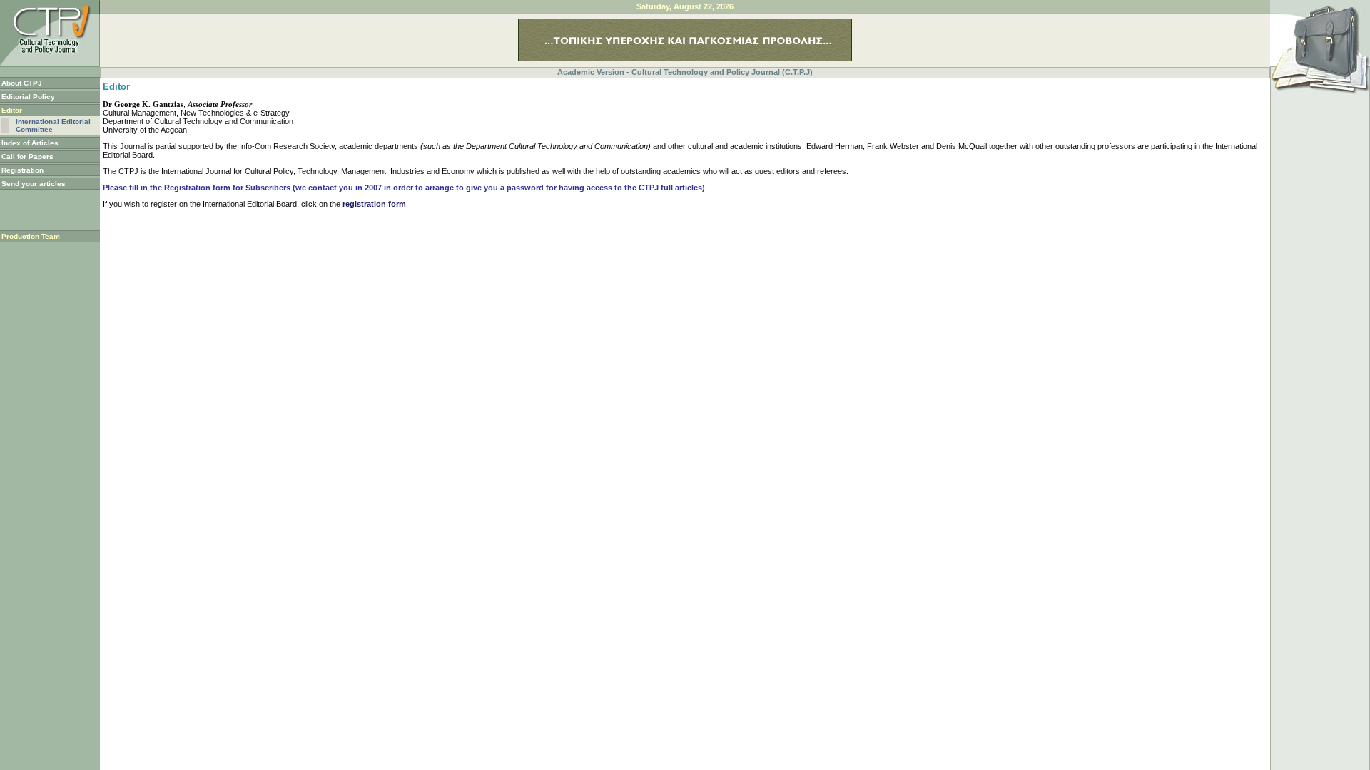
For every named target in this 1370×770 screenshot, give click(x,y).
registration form (374, 204)
